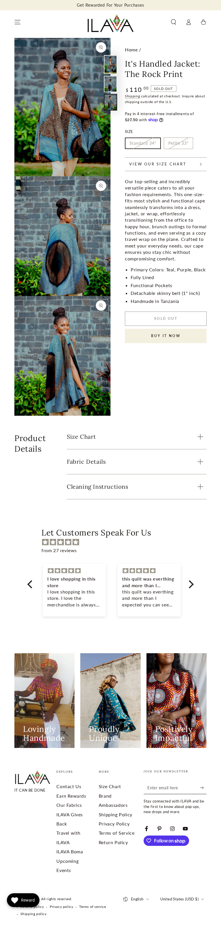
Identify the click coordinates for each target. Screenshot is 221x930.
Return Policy (113, 842)
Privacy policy (61, 906)
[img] (113, 542)
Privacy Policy (114, 823)
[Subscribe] (203, 787)
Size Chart (110, 786)
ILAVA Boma (69, 851)
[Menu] (17, 22)
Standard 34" (142, 143)
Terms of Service (117, 833)
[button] (173, 22)
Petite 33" (178, 143)
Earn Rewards (71, 795)
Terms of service (92, 906)
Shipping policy (33, 914)
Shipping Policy (115, 814)
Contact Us (68, 786)
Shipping (132, 96)
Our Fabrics (69, 805)
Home (131, 49)
